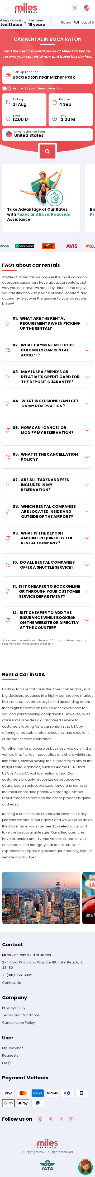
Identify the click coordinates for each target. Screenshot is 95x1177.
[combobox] (51, 75)
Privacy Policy (13, 1007)
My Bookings (12, 1048)
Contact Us (11, 982)
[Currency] (75, 7)
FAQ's (7, 1062)
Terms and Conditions (21, 1015)
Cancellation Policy (18, 1022)
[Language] (87, 8)
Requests (10, 1055)
